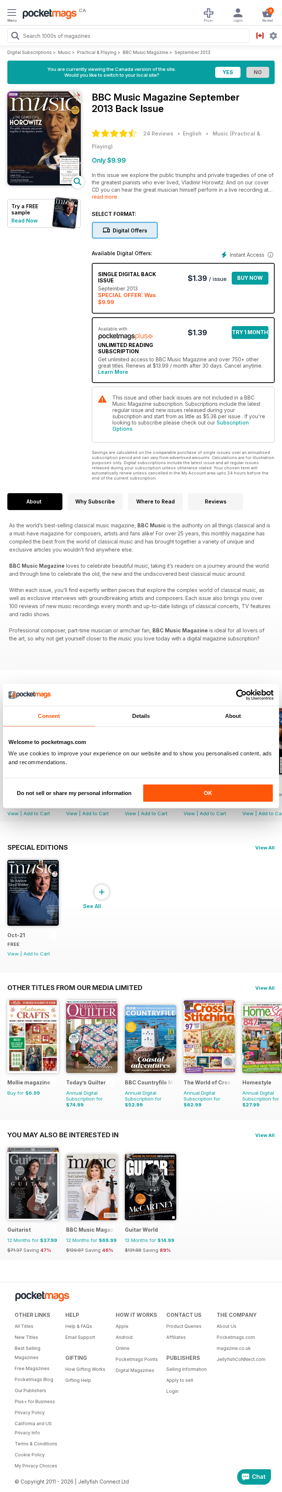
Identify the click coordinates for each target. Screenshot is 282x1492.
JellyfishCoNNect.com (239, 1359)
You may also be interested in (63, 1134)
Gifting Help (78, 1380)
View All (265, 847)
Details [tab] (141, 716)
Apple (122, 1326)
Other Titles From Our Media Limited (74, 987)
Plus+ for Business (35, 1401)
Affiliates (176, 1337)
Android (124, 1337)
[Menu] (11, 13)
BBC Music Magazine (145, 52)
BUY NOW (250, 278)
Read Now (24, 220)
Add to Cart (37, 813)
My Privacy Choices (36, 1465)
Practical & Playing (96, 52)
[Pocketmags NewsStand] (47, 14)
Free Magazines (32, 1368)
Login (172, 1391)
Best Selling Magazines (27, 1352)
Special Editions (37, 847)
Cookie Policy (30, 1454)
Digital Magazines (135, 1370)
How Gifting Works (85, 1369)
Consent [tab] (49, 716)
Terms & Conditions (36, 1443)
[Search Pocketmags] (15, 36)
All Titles (24, 1326)
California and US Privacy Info (33, 1428)
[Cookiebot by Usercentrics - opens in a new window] (241, 694)
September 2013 (192, 52)
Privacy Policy (30, 1412)
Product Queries (184, 1326)
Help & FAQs (78, 1326)
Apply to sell (179, 1380)
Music (64, 52)
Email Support (80, 1337)
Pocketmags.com (236, 1337)
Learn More (113, 372)
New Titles (26, 1337)
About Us (226, 1326)
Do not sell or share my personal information (74, 793)
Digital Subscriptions (29, 52)
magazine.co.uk (234, 1348)
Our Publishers (30, 1390)
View (13, 813)
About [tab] (233, 716)
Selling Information (186, 1369)
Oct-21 (16, 935)
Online (123, 1348)
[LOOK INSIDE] (44, 183)
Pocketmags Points (137, 1359)
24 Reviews (158, 133)
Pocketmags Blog (34, 1379)
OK (208, 793)
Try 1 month (250, 332)
